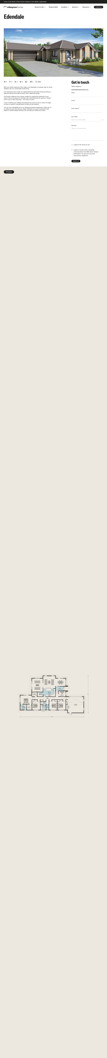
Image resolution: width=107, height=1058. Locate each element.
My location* (74, 116)
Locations (64, 7)
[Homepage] (13, 7)
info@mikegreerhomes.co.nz (79, 89)
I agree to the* (82, 144)
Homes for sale (39, 7)
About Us (75, 7)
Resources (85, 7)
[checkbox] (72, 145)
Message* (74, 125)
